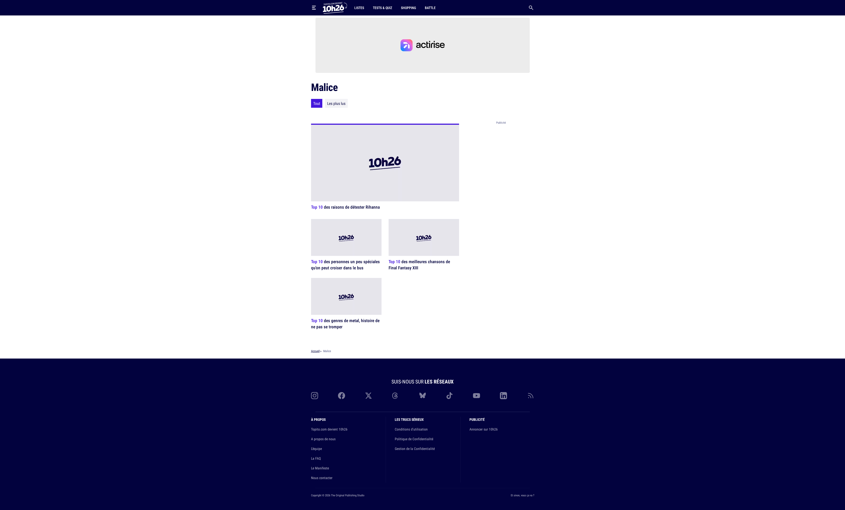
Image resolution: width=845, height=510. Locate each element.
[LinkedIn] (503, 395)
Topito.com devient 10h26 (329, 429)
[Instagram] (314, 395)
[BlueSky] (422, 395)
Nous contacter (321, 477)
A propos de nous (323, 438)
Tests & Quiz (382, 7)
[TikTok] (449, 395)
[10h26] (335, 7)
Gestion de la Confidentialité (415, 448)
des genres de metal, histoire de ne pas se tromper (345, 324)
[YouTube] (476, 395)
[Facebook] (341, 395)
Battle (430, 7)
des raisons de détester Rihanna (345, 207)
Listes (359, 7)
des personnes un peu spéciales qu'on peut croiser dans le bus (345, 265)
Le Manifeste (320, 468)
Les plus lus (336, 103)
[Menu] (313, 7)
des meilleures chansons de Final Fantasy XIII (419, 265)
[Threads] (395, 395)
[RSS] (530, 395)
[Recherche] (531, 7)
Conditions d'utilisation (411, 429)
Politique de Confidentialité (414, 438)
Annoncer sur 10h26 (483, 429)
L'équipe (316, 448)
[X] (368, 395)
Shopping (408, 7)
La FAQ (316, 458)
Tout (316, 103)
